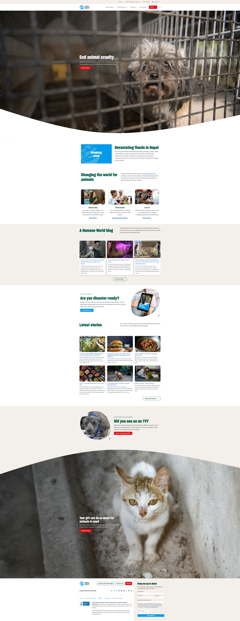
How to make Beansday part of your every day (92, 384)
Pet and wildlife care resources (133, 2)
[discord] (131, 590)
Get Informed (143, 7)
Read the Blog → (120, 279)
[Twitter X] (116, 590)
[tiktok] (126, 590)
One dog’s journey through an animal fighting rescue (118, 384)
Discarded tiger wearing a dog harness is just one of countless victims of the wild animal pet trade (147, 262)
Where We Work (109, 7)
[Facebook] (119, 590)
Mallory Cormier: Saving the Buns (144, 383)
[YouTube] (129, 590)
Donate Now (85, 68)
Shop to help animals (117, 598)
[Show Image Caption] (239, 106)
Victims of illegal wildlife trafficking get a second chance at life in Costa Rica (91, 354)
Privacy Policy (107, 598)
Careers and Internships (105, 583)
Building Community (91, 598)
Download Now (87, 310)
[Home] (85, 583)
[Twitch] (111, 590)
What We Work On (121, 7)
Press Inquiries (146, 2)
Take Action (133, 7)
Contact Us (119, 583)
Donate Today (85, 531)
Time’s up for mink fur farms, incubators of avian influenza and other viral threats (92, 262)
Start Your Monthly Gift (123, 433)
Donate (152, 7)
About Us (120, 2)
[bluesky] (121, 590)
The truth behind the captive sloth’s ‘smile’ (118, 261)
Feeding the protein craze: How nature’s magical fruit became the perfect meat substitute (119, 355)
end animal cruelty (147, 174)
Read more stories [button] (150, 398)
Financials (100, 598)
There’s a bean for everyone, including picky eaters (146, 354)
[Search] (158, 7)
